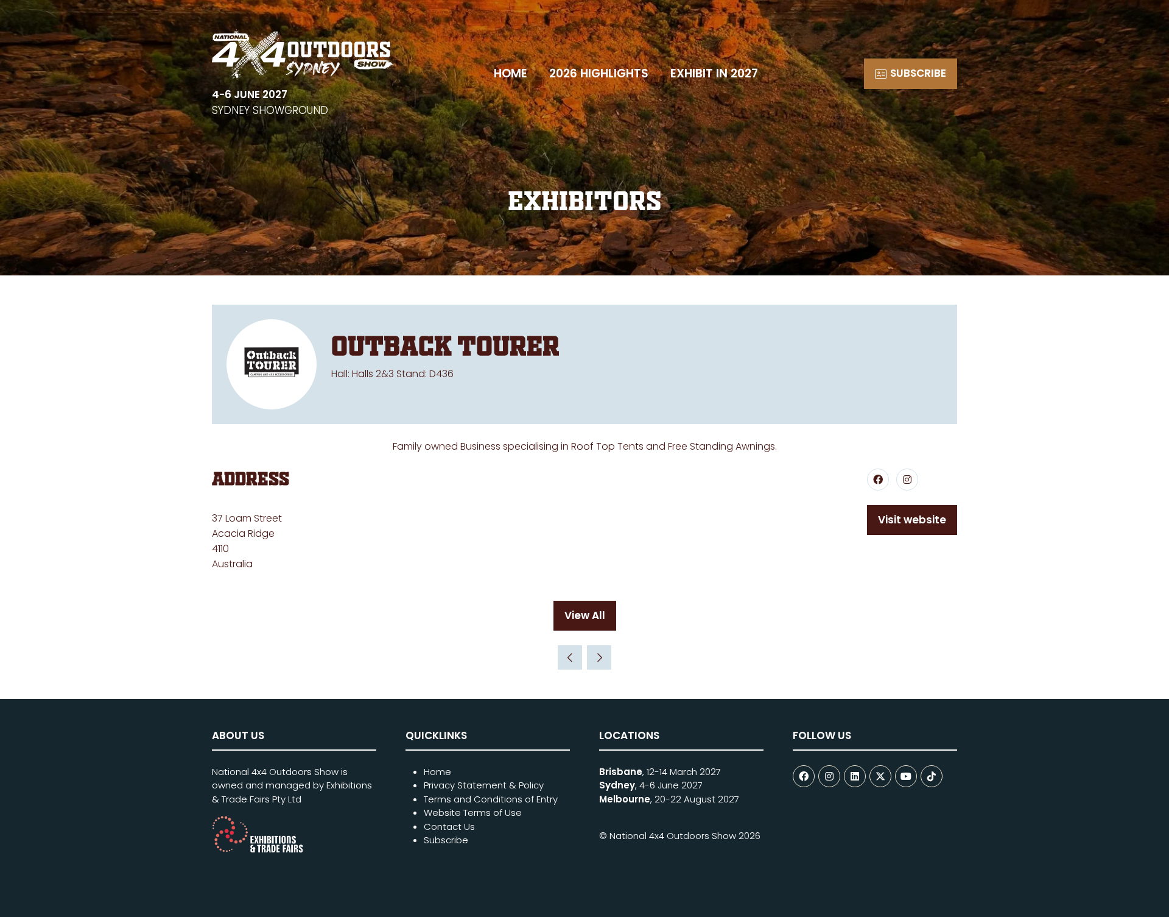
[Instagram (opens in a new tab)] (907, 479)
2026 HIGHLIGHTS (598, 73)
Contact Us (449, 826)
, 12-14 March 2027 (660, 771)
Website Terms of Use (473, 812)
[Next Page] (599, 657)
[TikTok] (932, 776)
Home (437, 771)
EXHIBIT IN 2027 (714, 73)
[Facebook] (804, 776)
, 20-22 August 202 (666, 799)
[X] (880, 776)
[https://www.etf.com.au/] (257, 849)
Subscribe (446, 840)
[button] (910, 73)
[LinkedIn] (855, 776)
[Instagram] (829, 776)
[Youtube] (906, 776)
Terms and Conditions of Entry (491, 799)
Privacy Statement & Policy (484, 785)
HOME (510, 73)
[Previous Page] (570, 657)
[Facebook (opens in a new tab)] (878, 479)
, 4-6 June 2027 (651, 785)
